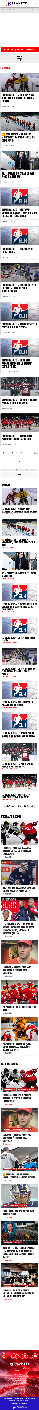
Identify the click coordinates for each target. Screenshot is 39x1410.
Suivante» (31, 806)
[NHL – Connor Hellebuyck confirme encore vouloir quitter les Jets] (19, 872)
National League (22, 1089)
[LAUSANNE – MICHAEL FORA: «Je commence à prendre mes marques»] (19, 952)
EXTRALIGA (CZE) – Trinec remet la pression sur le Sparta (19, 325)
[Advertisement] (19, 31)
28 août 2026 (8, 857)
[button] (36, 3)
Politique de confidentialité (19, 1384)
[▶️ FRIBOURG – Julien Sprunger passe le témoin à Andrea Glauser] (19, 1159)
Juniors (28, 10)
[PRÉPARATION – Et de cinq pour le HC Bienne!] (19, 992)
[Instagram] (14, 1356)
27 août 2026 (8, 1217)
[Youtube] (35, 1356)
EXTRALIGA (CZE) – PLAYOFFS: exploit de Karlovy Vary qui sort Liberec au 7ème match (19, 213)
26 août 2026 (8, 1299)
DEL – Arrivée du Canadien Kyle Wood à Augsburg (18, 175)
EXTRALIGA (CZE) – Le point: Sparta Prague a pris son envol (19, 401)
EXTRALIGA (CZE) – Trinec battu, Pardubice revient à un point (18, 437)
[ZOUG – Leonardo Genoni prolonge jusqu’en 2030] (19, 1196)
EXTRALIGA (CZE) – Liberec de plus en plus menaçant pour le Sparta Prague (19, 288)
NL (3, 10)
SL (6, 10)
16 (29, 453)
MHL (14, 10)
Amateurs (21, 10)
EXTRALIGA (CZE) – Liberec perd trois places (17, 250)
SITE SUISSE (32, 1089)
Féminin (34, 10)
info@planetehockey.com (19, 1381)
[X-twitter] (25, 1356)
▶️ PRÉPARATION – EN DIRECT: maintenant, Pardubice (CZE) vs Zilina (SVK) (18, 137)
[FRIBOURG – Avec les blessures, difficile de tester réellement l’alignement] (19, 833)
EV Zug (5, 1205)
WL (10, 10)
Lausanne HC (7, 1129)
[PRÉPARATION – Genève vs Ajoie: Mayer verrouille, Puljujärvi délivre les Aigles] (19, 1029)
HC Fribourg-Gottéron (9, 1089)
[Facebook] (4, 1356)
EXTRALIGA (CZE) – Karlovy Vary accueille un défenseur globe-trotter (18, 98)
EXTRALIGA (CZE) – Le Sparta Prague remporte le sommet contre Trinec (17, 363)
